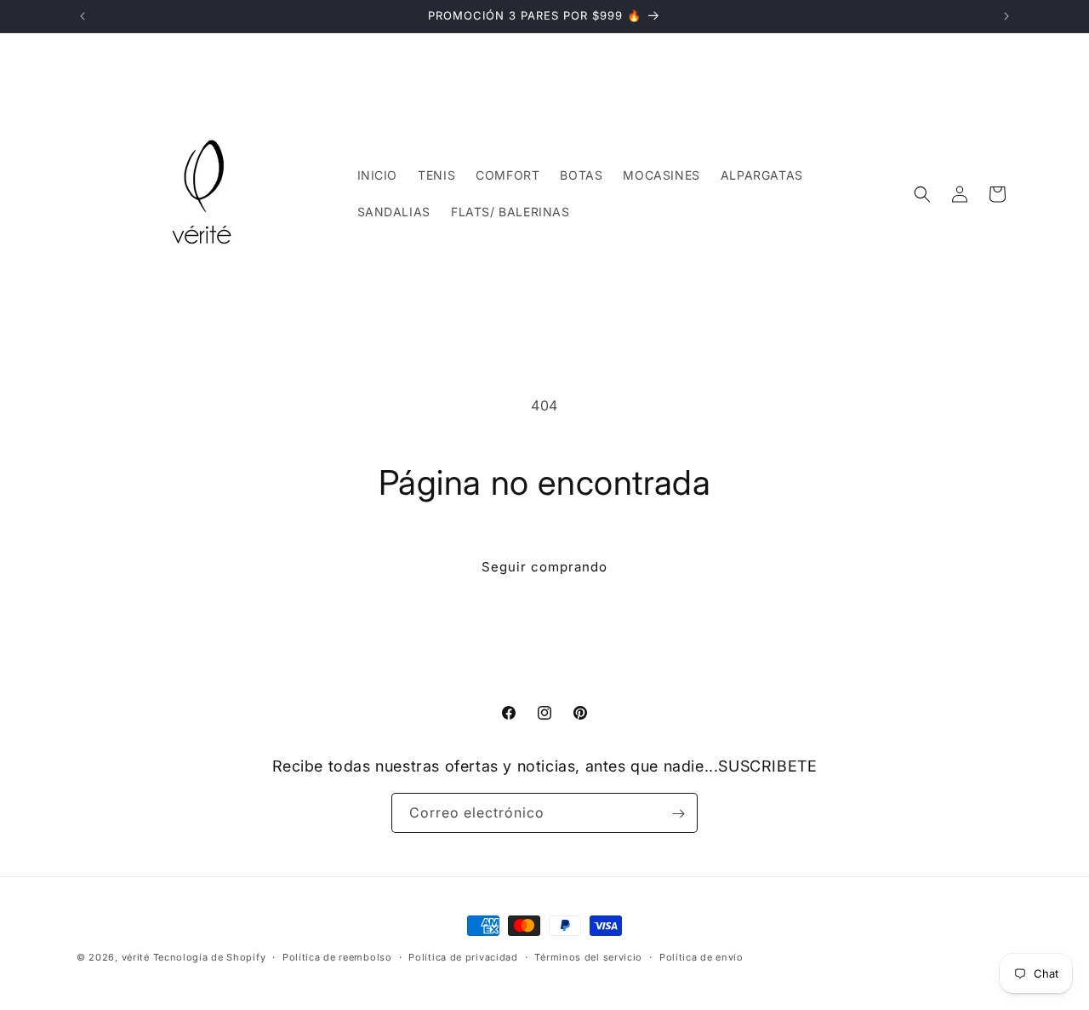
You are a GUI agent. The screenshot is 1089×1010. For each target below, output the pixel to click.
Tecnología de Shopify (209, 957)
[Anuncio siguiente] (1006, 16)
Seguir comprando (544, 567)
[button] (922, 194)
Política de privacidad (462, 956)
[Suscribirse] (678, 814)
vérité (136, 957)
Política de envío (701, 956)
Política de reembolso (337, 956)
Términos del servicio (588, 956)
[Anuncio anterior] (82, 16)
